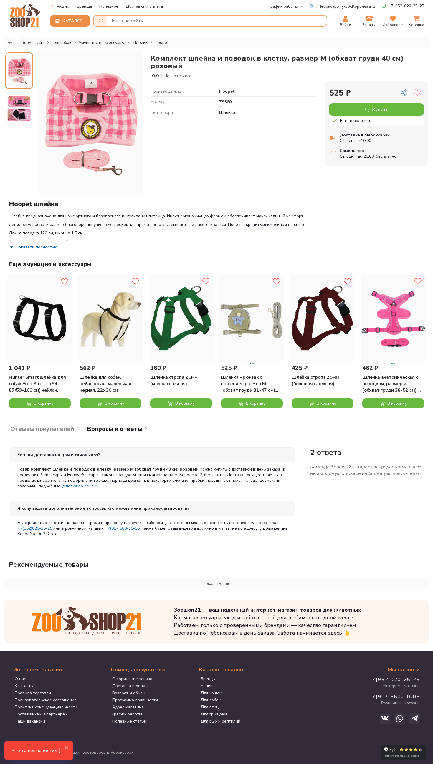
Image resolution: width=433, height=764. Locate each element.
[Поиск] (101, 21)
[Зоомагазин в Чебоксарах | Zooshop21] (25, 14)
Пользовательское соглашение (46, 700)
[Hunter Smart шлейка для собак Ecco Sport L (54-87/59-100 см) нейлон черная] (39, 318)
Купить (380, 109)
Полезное (108, 6)
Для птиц (210, 707)
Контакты (24, 686)
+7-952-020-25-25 (406, 6)
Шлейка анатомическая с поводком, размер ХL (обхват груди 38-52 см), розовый (390, 383)
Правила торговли (33, 693)
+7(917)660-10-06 (122, 528)
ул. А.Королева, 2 (345, 6)
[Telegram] (414, 718)
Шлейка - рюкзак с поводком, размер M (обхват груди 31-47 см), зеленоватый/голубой (248, 383)
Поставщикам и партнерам (41, 714)
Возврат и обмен (128, 693)
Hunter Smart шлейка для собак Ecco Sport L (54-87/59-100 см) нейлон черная (37, 383)
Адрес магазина (128, 707)
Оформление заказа (132, 679)
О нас (20, 679)
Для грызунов (214, 714)
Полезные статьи (129, 721)
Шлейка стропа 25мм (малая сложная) (173, 380)
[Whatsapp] (399, 718)
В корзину (43, 403)
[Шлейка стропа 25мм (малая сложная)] (181, 318)
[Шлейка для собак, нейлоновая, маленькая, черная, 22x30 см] (110, 318)
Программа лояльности (135, 700)
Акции (62, 6)
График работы (283, 6)
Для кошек (211, 693)
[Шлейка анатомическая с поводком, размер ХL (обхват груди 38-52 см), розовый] (393, 318)
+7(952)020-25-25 (34, 528)
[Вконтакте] (385, 718)
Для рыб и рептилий (220, 721)
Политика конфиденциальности (46, 707)
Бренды (84, 6)
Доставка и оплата (144, 6)
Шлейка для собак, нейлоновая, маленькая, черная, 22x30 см (106, 383)
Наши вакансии (30, 721)
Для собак (211, 700)
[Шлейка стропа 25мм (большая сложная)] (322, 318)
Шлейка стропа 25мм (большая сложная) (315, 380)
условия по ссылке (80, 486)
